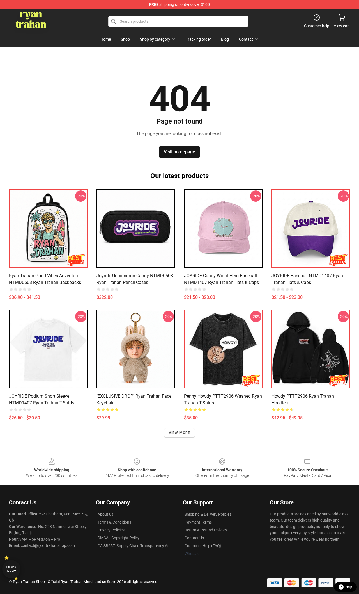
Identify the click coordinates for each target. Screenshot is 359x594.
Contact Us (194, 538)
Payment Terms (198, 522)
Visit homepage (179, 151)
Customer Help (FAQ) (203, 545)
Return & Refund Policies (206, 530)
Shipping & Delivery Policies (208, 514)
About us (105, 514)
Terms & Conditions (114, 522)
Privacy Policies (111, 530)
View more (179, 433)
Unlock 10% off (11, 569)
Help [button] (349, 587)
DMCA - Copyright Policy (119, 538)
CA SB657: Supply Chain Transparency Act (134, 545)
